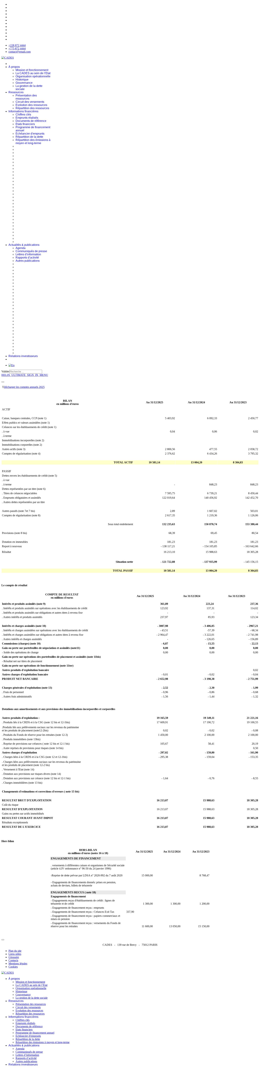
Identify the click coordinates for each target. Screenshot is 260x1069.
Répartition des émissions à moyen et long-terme (33, 141)
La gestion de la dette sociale (32, 997)
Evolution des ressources (31, 104)
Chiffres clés (23, 114)
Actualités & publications (23, 244)
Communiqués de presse (31, 251)
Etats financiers (25, 124)
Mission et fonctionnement (32, 70)
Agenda (20, 248)
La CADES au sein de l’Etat (33, 73)
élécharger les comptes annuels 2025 (24, 386)
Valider (5, 371)
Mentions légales (17, 963)
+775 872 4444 (17, 48)
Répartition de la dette (29, 136)
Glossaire (13, 957)
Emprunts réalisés (27, 117)
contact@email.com (19, 51)
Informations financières (23, 111)
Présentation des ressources (26, 97)
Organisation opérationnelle (33, 76)
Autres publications (28, 260)
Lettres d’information (28, 254)
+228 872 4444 (17, 45)
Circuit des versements (30, 101)
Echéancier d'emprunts (30, 133)
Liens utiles (14, 953)
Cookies (13, 966)
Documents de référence (31, 120)
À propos (14, 66)
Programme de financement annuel (35, 1032)
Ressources (16, 92)
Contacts (13, 960)
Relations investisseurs (23, 356)
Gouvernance (24, 82)
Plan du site (14, 950)
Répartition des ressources (32, 108)
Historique (22, 79)
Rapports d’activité (27, 257)
